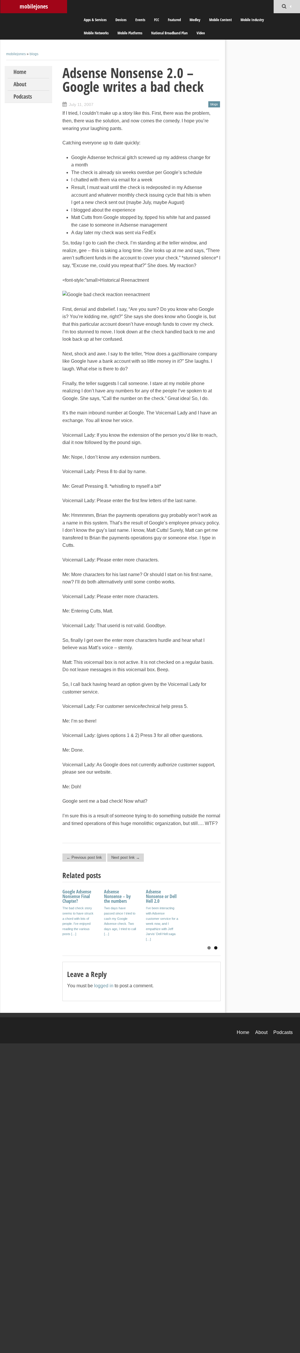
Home (19, 72)
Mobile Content (220, 19)
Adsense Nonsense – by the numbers (117, 896)
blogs (34, 54)
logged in (103, 985)
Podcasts (22, 96)
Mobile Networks (96, 33)
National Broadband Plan (169, 33)
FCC (156, 19)
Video (201, 33)
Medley (195, 19)
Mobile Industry (252, 19)
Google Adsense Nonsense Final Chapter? (76, 896)
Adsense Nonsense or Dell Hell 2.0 (161, 896)
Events (140, 19)
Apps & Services (95, 19)
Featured (174, 19)
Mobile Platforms (129, 33)
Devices (121, 19)
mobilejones (34, 6)
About (19, 84)
